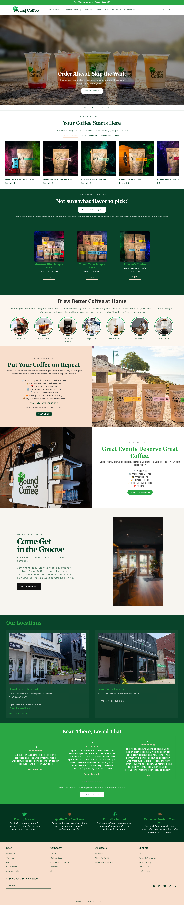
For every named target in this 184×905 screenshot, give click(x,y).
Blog (52, 871)
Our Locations (24, 623)
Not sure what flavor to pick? (92, 201)
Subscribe (10, 853)
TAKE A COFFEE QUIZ (92, 209)
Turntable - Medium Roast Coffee (57, 180)
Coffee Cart (56, 858)
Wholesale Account (104, 862)
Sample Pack (106, 135)
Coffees (10, 858)
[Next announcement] (177, 2)
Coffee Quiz (144, 871)
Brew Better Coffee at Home (92, 301)
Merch (117, 135)
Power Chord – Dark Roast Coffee (19, 180)
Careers (54, 867)
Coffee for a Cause (59, 862)
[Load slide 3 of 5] (89, 108)
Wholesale (99, 853)
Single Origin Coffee (89, 135)
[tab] (82, 781)
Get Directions (17, 713)
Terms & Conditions (148, 858)
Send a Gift (11, 867)
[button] (56, 9)
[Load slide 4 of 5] (93, 108)
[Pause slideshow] (109, 107)
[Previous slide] (75, 107)
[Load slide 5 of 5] (96, 108)
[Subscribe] (48, 886)
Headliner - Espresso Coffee (93, 180)
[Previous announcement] (7, 2)
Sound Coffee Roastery (111, 689)
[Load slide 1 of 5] (81, 108)
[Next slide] (102, 107)
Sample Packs (12, 871)
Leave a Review (92, 794)
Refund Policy (145, 862)
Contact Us (144, 867)
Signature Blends (70, 135)
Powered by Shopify (101, 902)
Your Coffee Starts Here (92, 123)
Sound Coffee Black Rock (24, 689)
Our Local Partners (92, 90)
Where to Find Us (102, 858)
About (53, 853)
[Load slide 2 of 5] (85, 108)
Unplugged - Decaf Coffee (130, 180)
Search (142, 853)
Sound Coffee (87, 902)
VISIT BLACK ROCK (29, 586)
